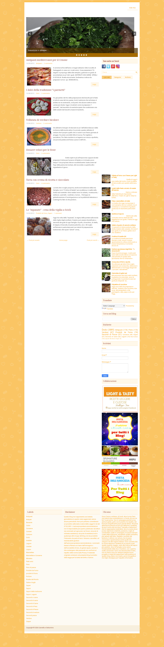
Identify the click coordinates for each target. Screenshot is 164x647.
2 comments (48, 63)
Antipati (29, 519)
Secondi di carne (32, 600)
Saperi (50, 213)
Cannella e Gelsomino (46, 628)
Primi (130, 330)
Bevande (29, 522)
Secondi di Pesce (109, 334)
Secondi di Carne (111, 337)
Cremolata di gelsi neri (119, 273)
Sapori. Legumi (31, 594)
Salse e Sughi (115, 338)
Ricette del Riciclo (32, 579)
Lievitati (28, 546)
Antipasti (39, 63)
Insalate (29, 540)
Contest (29, 531)
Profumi (29, 576)
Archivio (128, 77)
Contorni (29, 534)
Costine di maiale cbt (119, 236)
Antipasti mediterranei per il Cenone (46, 60)
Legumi (124, 337)
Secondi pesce (31, 615)
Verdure (38, 123)
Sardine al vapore (118, 214)
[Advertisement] (120, 116)
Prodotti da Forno (41, 213)
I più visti (107, 77)
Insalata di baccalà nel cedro (42, 50)
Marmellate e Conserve (34, 555)
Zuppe (28, 621)
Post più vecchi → (93, 240)
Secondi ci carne (32, 597)
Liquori (107, 338)
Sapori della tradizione (34, 591)
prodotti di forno (32, 573)
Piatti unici (29, 561)
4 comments (45, 183)
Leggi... (94, 84)
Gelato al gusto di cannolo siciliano (124, 225)
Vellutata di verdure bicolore (42, 120)
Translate (110, 309)
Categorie (117, 77)
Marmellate (134, 337)
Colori (28, 525)
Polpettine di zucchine (119, 284)
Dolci (37, 93)
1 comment (58, 213)
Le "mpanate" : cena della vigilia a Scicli (48, 210)
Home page (132, 8)
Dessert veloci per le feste (41, 150)
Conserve (126, 334)
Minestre (29, 558)
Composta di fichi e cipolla (121, 262)
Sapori (28, 588)
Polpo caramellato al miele (121, 201)
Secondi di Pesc (31, 606)
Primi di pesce (31, 567)
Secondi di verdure (32, 612)
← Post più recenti (33, 240)
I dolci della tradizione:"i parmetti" (45, 90)
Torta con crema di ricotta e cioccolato (47, 180)
